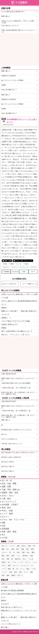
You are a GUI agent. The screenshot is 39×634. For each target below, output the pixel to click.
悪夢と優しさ (5, 16)
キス (32, 565)
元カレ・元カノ (8, 496)
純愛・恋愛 (7, 260)
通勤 (33, 552)
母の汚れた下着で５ (7, 466)
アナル (34, 267)
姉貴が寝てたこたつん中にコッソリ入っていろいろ (19, 612)
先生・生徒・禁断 (9, 484)
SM (34, 546)
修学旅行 (25, 555)
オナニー (7, 267)
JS (14, 552)
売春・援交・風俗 (9, 532)
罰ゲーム (20, 575)
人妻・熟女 (6, 499)
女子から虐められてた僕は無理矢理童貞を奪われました (19, 302)
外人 (3, 535)
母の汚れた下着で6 (7, 462)
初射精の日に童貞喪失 (8, 75)
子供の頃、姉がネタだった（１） (12, 443)
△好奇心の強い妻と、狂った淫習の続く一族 (15, 388)
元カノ (25, 559)
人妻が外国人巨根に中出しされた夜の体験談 (15, 383)
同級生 (4, 562)
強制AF (4, 308)
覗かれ (24, 546)
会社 (28, 552)
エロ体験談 (24, 631)
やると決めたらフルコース (10, 25)
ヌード (26, 572)
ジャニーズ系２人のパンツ (10, 624)
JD (10, 552)
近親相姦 (5, 529)
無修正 (13, 575)
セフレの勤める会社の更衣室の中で (13, 11)
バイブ (4, 569)
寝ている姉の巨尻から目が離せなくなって (16, 331)
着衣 (27, 549)
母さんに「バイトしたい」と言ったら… (16, 335)
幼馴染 (3, 328)
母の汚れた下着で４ (7, 471)
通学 (8, 555)
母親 (8, 559)
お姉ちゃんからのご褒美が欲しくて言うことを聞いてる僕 (18, 21)
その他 (4, 538)
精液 (9, 569)
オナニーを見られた (10, 284)
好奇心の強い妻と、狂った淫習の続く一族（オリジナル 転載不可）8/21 (18, 393)
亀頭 (27, 569)
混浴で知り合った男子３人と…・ (13, 607)
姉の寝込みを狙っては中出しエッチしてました (16, 429)
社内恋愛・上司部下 (10, 505)
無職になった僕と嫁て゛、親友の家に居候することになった (19, 312)
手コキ (4, 565)
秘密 (8, 575)
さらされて (5, 604)
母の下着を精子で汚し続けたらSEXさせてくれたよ (18, 452)
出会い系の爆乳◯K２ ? (9, 89)
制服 (22, 549)
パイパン (4, 572)
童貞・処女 (6, 508)
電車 (12, 555)
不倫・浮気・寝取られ (11, 490)
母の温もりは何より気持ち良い (11, 457)
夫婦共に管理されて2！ (10, 324)
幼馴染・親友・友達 (10, 493)
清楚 (23, 552)
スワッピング (24, 565)
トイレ (20, 264)
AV (17, 569)
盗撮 (18, 546)
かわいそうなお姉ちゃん (9, 439)
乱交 (3, 526)
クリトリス (25, 267)
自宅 (3, 559)
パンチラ (12, 546)
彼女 (26, 264)
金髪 (12, 549)
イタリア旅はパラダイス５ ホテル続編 (15, 321)
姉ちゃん (4, 434)
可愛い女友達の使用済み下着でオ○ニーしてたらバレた (17, 31)
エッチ (21, 562)
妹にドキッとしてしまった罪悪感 (12, 80)
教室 (3, 555)
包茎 (3, 575)
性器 (20, 572)
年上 (9, 562)
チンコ (22, 569)
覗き (5, 264)
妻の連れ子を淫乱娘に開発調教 (12, 590)
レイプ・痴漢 (7, 514)
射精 (9, 565)
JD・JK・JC (7, 481)
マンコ (16, 267)
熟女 (17, 549)
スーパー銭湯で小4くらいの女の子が (29, 284)
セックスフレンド (9, 502)
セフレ (15, 562)
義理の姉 (17, 559)
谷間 (10, 572)
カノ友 (31, 559)
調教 (3, 549)
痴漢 (29, 546)
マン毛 (33, 569)
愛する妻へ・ (6, 627)
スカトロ (4, 552)
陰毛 (15, 572)
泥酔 (3, 523)
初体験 (3, 85)
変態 (12, 264)
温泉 (31, 555)
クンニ (35, 562)
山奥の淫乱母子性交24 (8, 374)
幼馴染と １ (6, 318)
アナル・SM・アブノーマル (23, 260)
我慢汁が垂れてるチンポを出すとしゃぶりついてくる (18, 379)
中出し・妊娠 (7, 511)
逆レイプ (4, 546)
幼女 (18, 552)
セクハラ (15, 565)
